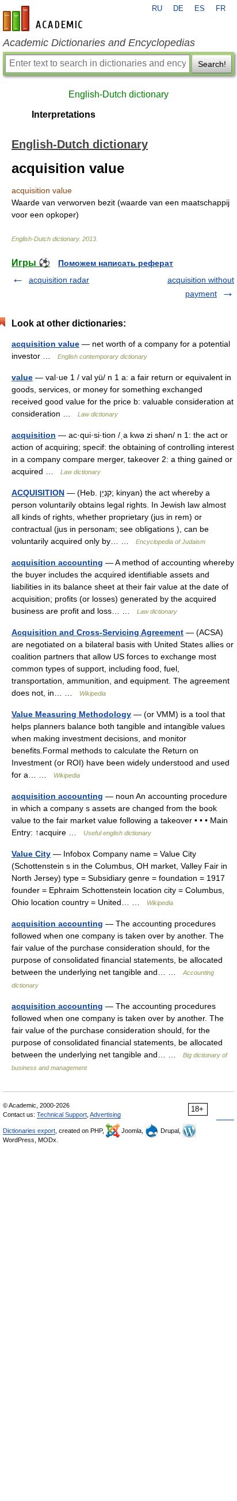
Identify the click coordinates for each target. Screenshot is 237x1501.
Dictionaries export (29, 1130)
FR (220, 9)
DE (178, 9)
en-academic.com (44, 18)
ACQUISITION (38, 492)
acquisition (34, 435)
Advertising (105, 1114)
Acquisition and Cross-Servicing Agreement (98, 632)
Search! (212, 64)
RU (157, 9)
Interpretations (63, 114)
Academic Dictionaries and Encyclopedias (99, 42)
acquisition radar (59, 279)
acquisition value (45, 343)
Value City (31, 853)
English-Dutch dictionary (118, 94)
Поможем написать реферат (115, 263)
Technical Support (62, 1114)
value (22, 377)
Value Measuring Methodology (71, 714)
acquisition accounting (57, 562)
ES (199, 9)
